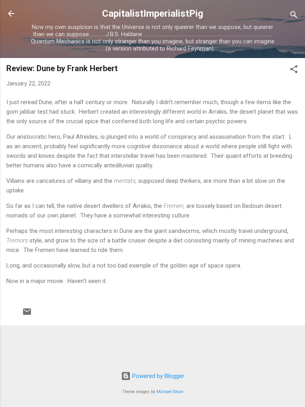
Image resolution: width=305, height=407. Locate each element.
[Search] (294, 16)
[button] (294, 70)
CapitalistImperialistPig (152, 13)
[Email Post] (27, 314)
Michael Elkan (169, 391)
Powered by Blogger (157, 376)
